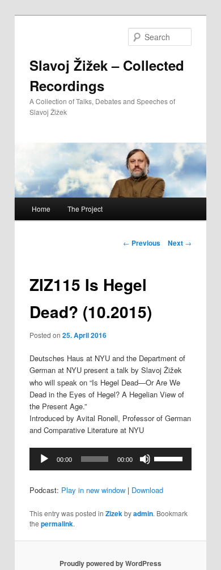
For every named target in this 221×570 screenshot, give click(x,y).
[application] (110, 459)
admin (143, 513)
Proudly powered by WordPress (111, 563)
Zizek (113, 513)
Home (41, 208)
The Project (85, 208)
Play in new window (93, 490)
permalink (57, 523)
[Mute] (145, 459)
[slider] (170, 458)
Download (147, 490)
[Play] (44, 459)
